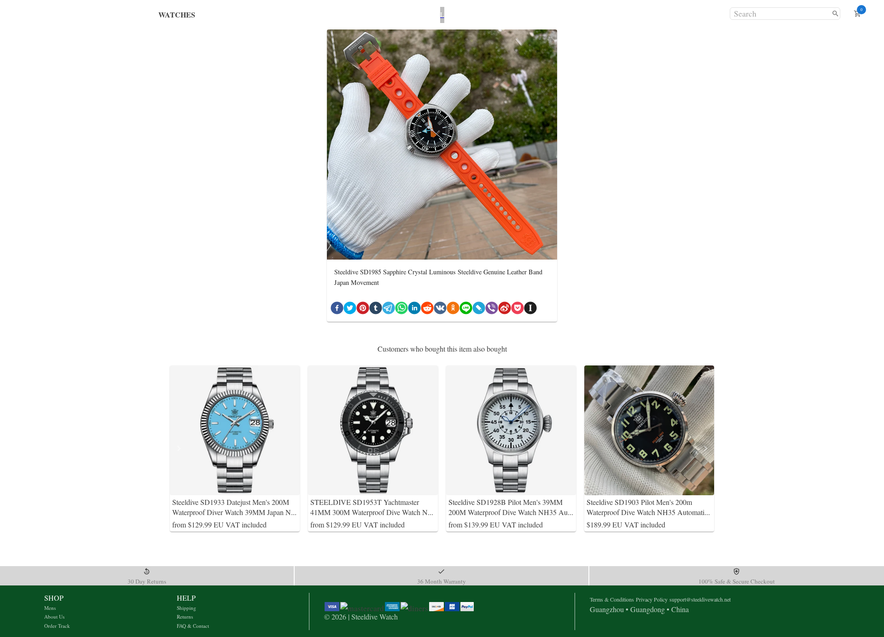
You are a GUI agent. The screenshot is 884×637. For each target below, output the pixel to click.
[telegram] (388, 309)
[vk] (440, 309)
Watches (176, 14)
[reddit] (427, 309)
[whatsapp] (401, 309)
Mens (50, 607)
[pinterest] (362, 309)
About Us (54, 616)
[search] (835, 13)
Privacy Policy (652, 599)
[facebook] (337, 309)
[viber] (491, 309)
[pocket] (517, 309)
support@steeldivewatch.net (700, 599)
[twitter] (349, 309)
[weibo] (504, 309)
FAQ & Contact (193, 625)
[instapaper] (530, 309)
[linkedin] (414, 309)
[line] (465, 309)
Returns (185, 616)
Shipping (186, 607)
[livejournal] (478, 309)
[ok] (453, 309)
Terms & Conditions (612, 599)
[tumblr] (375, 309)
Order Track (57, 625)
